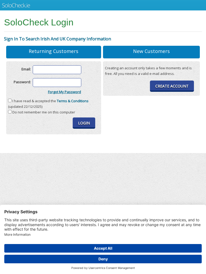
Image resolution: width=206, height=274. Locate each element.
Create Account (172, 86)
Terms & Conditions (73, 100)
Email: (26, 69)
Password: (22, 82)
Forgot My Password (64, 91)
